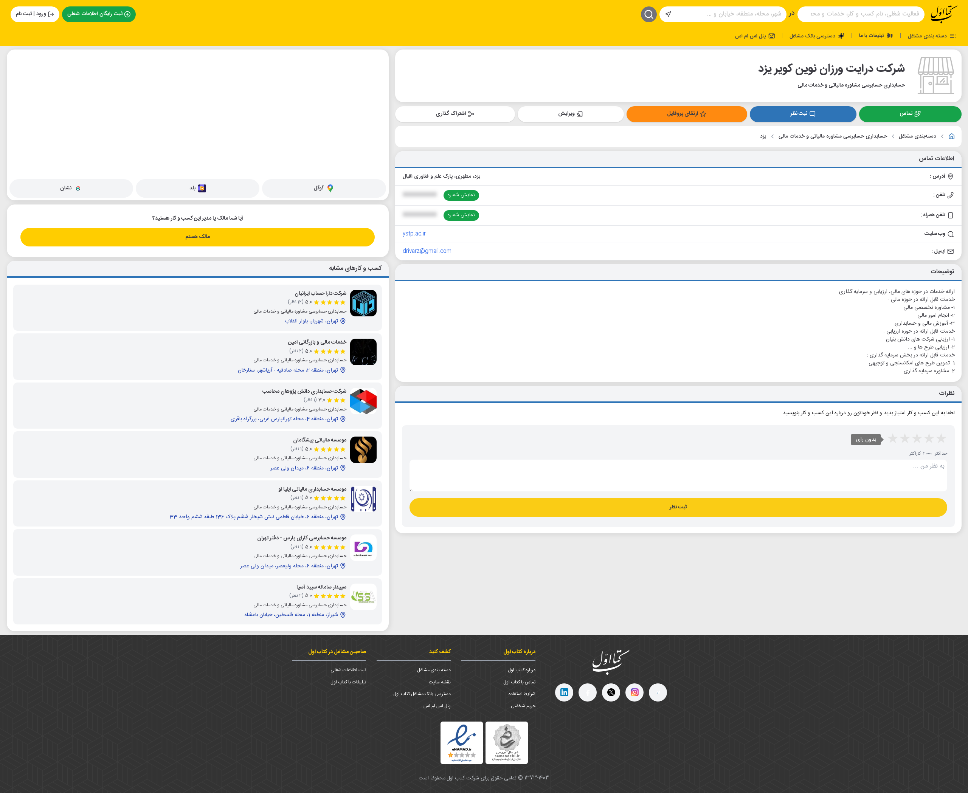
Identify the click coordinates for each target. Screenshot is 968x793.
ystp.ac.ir (414, 234)
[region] (198, 113)
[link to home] (951, 136)
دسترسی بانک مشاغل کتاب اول (422, 694)
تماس (906, 113)
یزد (763, 137)
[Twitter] (611, 692)
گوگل (319, 188)
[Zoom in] (18, 60)
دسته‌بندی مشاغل (917, 137)
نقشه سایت (440, 682)
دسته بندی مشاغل (928, 35)
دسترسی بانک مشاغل (813, 35)
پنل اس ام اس (751, 35)
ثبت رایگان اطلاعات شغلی (95, 14)
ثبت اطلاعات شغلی (348, 670)
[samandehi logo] (506, 742)
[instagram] (634, 692)
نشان (65, 188)
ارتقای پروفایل (682, 113)
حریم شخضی (523, 706)
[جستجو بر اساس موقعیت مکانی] (668, 14)
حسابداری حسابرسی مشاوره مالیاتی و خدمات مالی (833, 137)
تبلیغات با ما (872, 35)
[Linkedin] (564, 692)
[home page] (944, 14)
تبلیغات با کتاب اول (348, 682)
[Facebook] (588, 692)
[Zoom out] (18, 76)
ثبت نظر (798, 113)
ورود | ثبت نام (31, 14)
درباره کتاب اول (521, 670)
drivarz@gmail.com (427, 251)
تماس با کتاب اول (519, 682)
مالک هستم (197, 237)
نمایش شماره (461, 195)
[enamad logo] (461, 742)
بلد (192, 188)
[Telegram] (658, 692)
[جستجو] (649, 14)
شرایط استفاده (522, 694)
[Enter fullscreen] (18, 94)
